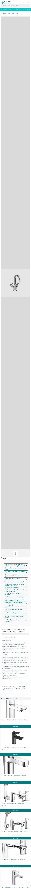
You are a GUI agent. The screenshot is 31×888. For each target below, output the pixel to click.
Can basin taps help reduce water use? (14, 613)
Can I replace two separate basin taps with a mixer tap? (14, 584)
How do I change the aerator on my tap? (15, 575)
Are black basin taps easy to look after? (14, 606)
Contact (18, 9)
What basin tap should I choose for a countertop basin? (15, 590)
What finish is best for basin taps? (14, 596)
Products (4, 9)
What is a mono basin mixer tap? (14, 582)
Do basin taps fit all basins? (12, 587)
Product (3, 13)
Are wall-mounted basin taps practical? (13, 594)
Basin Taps (15, 13)
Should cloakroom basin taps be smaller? (14, 617)
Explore (15, 726)
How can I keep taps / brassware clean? (14, 568)
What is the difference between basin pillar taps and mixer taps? (14, 603)
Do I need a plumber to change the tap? (15, 572)
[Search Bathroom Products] (28, 5)
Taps (9, 13)
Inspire (11, 9)
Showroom (26, 9)
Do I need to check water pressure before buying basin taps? (15, 599)
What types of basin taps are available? (13, 579)
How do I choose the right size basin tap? (13, 610)
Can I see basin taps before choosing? (12, 620)
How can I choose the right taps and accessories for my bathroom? (15, 565)
